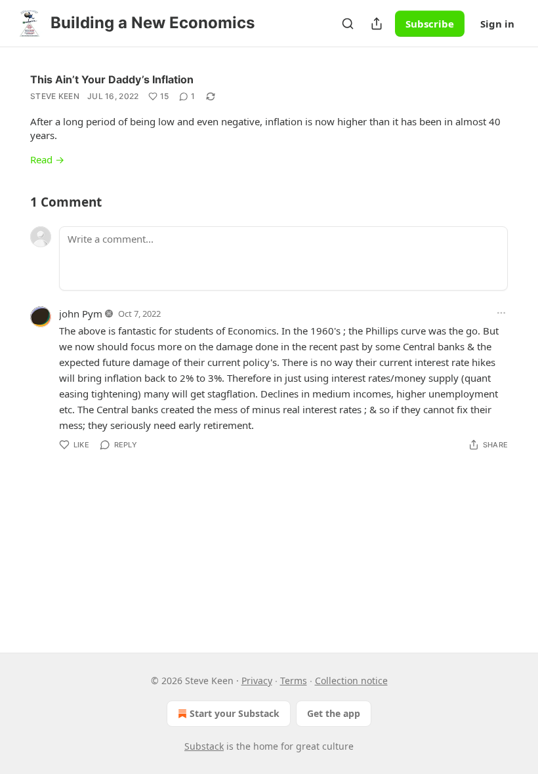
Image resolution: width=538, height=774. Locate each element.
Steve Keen (54, 96)
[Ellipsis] (501, 312)
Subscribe (429, 23)
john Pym (80, 313)
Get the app (333, 713)
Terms (293, 680)
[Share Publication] (376, 23)
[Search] (348, 23)
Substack (204, 746)
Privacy (256, 680)
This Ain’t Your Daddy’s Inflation (112, 79)
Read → (47, 159)
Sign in (497, 23)
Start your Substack (234, 713)
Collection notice (351, 680)
